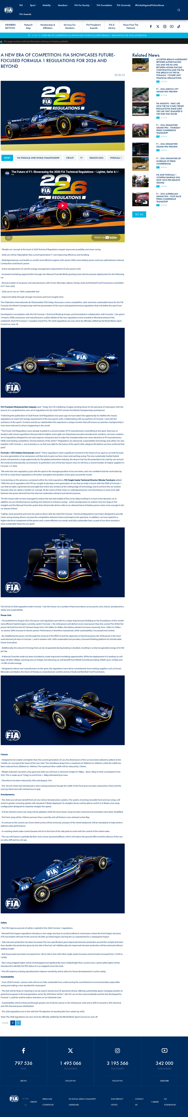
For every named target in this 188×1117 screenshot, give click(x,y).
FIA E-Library (111, 26)
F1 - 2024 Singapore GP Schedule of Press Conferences (168, 161)
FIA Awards (25, 14)
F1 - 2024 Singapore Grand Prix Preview (167, 145)
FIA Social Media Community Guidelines (82, 1102)
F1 (82, 157)
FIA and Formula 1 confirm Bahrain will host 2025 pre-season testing (168, 178)
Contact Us (139, 1102)
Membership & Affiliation (47, 26)
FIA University (124, 5)
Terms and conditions (48, 1102)
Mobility (47, 5)
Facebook (151, 26)
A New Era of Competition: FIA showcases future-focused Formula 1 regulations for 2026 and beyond (93, 35)
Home (35, 35)
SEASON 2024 (96, 157)
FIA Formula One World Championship (38, 157)
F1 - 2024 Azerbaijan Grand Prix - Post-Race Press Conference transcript (168, 197)
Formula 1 (116, 157)
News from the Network (130, 26)
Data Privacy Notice (117, 1102)
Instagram (165, 26)
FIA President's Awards (93, 26)
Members (62, 5)
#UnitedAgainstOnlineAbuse (149, 5)
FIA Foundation (104, 5)
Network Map (28, 26)
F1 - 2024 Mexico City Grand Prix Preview (167, 90)
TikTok (179, 26)
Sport (7, 157)
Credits (33, 1102)
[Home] (8, 10)
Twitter (158, 26)
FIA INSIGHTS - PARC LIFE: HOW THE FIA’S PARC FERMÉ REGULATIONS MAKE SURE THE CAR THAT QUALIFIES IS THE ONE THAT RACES (170, 109)
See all (139, 214)
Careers (155, 1102)
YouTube (172, 26)
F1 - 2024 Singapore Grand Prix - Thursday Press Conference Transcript (168, 129)
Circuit (70, 157)
